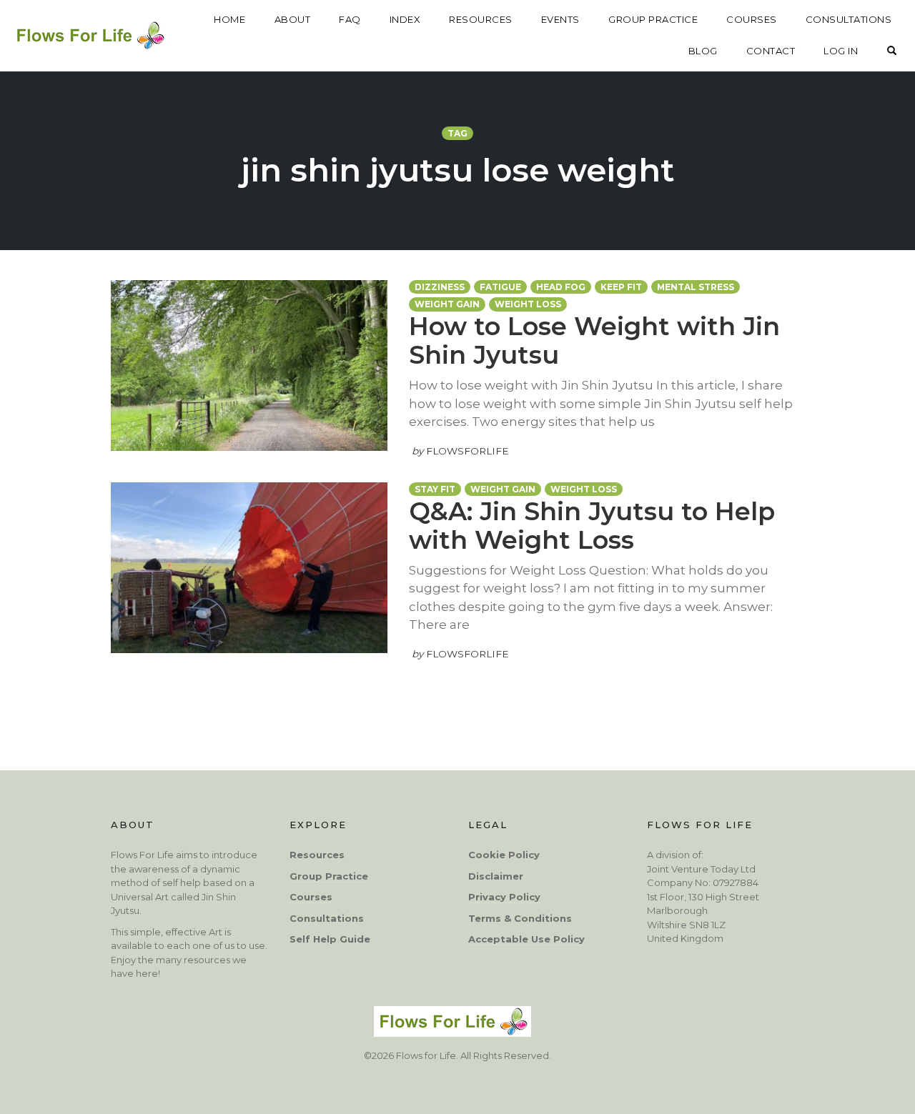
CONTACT (771, 50)
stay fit (435, 489)
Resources (317, 854)
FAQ (350, 19)
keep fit (621, 287)
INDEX (405, 19)
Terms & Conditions (520, 918)
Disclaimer (495, 876)
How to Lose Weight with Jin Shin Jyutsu (594, 340)
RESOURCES (481, 19)
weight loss (528, 304)
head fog (560, 287)
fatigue (500, 287)
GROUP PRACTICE (653, 19)
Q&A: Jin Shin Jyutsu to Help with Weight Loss (592, 525)
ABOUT (292, 19)
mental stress (695, 287)
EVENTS (560, 19)
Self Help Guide (330, 939)
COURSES (751, 19)
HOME (229, 19)
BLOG (703, 50)
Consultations (327, 918)
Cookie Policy (504, 854)
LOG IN (841, 50)
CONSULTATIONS (849, 19)
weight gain (447, 304)
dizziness (440, 287)
